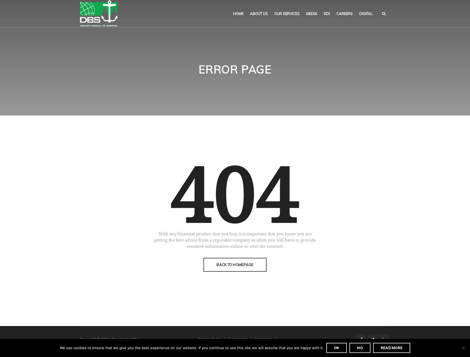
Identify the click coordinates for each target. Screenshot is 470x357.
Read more (392, 348)
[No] (463, 348)
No (360, 348)
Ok (336, 348)
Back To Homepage (235, 264)
